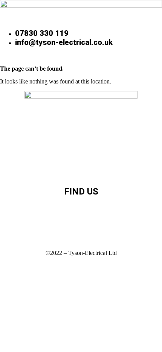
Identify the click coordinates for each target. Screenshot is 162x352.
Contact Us (81, 168)
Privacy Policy (81, 154)
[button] (81, 57)
